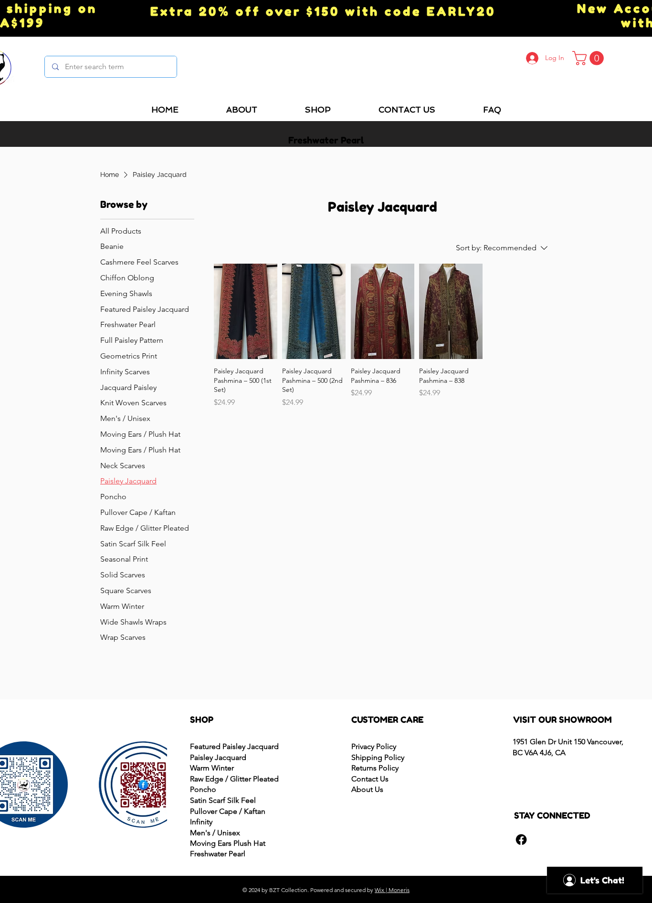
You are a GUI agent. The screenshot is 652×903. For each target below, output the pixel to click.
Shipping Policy (377, 757)
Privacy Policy (373, 746)
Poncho (203, 789)
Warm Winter (212, 767)
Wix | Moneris (392, 889)
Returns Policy (375, 767)
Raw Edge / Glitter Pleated (234, 778)
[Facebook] (521, 839)
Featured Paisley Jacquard (234, 746)
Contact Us (370, 778)
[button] (589, 58)
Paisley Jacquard (218, 757)
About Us (367, 789)
